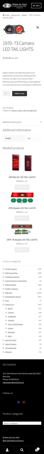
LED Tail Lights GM (29, 111)
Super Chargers (10, 344)
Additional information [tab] (12, 122)
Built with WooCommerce (13, 440)
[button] (38, 27)
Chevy (20, 111)
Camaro (24, 15)
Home (7, 15)
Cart (33, 448)
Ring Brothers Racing (13, 297)
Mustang (11, 332)
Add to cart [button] (22, 187)
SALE (7, 301)
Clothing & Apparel (12, 277)
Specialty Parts (10, 340)
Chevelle (11, 320)
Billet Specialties (11, 273)
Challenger (12, 316)
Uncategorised (10, 348)
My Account (7, 450)
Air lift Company (11, 269)
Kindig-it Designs (11, 289)
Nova (10, 336)
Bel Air (10, 308)
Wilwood (8, 352)
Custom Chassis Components (16, 281)
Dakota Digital (10, 285)
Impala (10, 328)
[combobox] (22, 423)
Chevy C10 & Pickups (15, 324)
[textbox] (22, 423)
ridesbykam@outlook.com (13, 382)
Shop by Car (15, 15)
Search (22, 450)
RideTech (8, 293)
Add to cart (19, 93)
